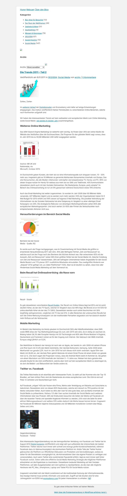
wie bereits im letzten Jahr (47, 121)
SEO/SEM (29, 36)
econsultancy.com (50, 478)
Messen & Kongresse (33, 33)
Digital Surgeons (37, 444)
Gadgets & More (31, 26)
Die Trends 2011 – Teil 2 (33, 72)
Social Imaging (31, 40)
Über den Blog (41, 9)
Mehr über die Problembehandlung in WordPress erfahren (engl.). (80, 492)
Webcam (30, 9)
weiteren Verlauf (29, 107)
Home (23, 9)
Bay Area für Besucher (34, 20)
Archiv (23, 67)
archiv (78, 77)
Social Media (30, 43)
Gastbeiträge (30, 30)
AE (89, 478)
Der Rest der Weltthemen (35, 23)
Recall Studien (54, 305)
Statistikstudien (45, 107)
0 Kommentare (89, 77)
